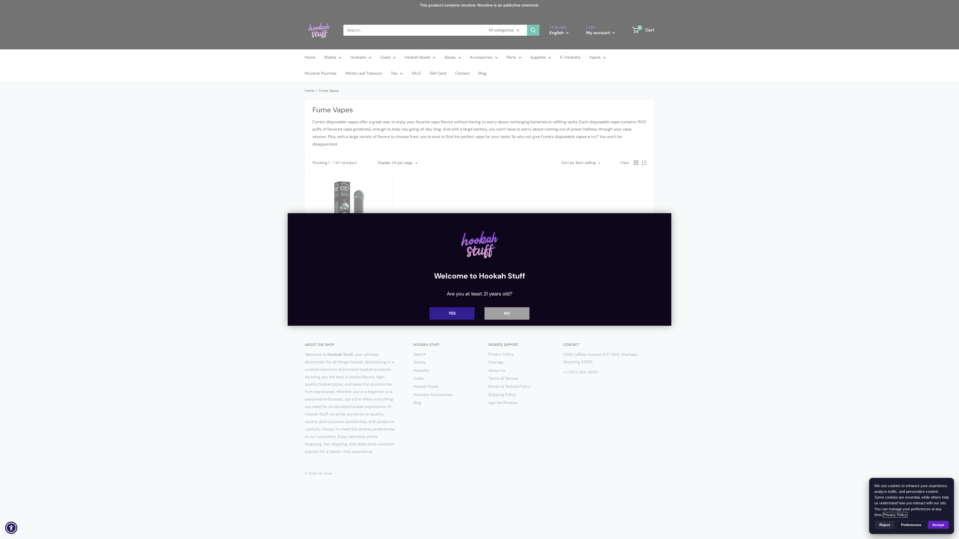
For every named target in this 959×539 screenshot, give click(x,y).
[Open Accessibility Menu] (11, 528)
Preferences (911, 525)
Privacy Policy (895, 515)
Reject (884, 525)
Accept (938, 525)
